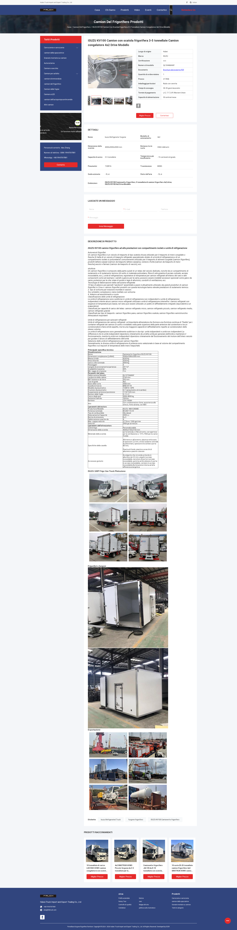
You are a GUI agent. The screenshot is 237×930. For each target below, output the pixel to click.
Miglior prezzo (144, 116)
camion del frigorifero (81, 27)
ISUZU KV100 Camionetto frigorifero (165, 820)
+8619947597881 (60, 158)
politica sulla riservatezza (147, 908)
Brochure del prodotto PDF (173, 70)
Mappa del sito (144, 905)
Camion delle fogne (51, 89)
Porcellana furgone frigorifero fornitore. (80, 927)
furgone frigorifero (135, 820)
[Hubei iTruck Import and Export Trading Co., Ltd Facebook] (187, 2)
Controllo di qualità (124, 905)
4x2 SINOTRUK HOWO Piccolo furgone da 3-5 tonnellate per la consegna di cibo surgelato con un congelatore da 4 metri (124, 868)
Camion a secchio (51, 68)
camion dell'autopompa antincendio (58, 100)
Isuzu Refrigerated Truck (111, 820)
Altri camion (49, 105)
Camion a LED (49, 94)
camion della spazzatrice (54, 53)
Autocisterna (49, 63)
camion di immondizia (52, 79)
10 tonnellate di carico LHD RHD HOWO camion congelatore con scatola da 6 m (97, 868)
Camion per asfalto (51, 74)
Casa (69, 27)
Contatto (61, 165)
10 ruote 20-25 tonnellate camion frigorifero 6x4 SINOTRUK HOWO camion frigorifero (182, 868)
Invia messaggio (106, 226)
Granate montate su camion (55, 58)
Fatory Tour (122, 901)
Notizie (141, 898)
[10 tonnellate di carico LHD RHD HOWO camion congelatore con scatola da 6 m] (97, 851)
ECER (168, 927)
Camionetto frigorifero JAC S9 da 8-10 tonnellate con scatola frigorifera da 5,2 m (153, 868)
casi (140, 901)
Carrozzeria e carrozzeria (54, 48)
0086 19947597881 (68, 153)
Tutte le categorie (177, 908)
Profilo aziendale (124, 898)
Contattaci (164, 116)
